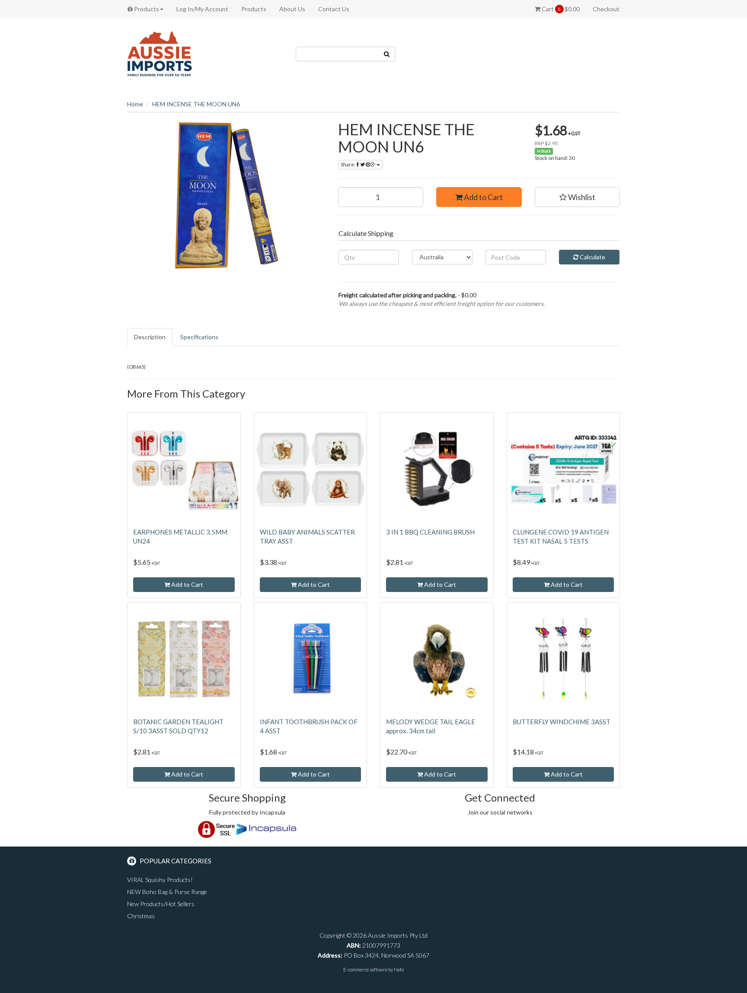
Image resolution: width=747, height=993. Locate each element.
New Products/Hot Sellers (161, 903)
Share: (348, 164)
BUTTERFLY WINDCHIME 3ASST (561, 722)
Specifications (199, 337)
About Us (292, 9)
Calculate (591, 257)
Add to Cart (483, 197)
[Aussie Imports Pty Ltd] (159, 53)
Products (146, 9)
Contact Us (333, 9)
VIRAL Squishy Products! (160, 879)
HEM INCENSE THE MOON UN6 (196, 104)
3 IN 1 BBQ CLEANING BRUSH (430, 532)
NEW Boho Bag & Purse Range (167, 891)
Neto (399, 969)
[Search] (387, 54)
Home (135, 104)
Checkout (606, 9)
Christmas (141, 916)
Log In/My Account (202, 9)
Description (150, 337)
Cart (560, 9)
